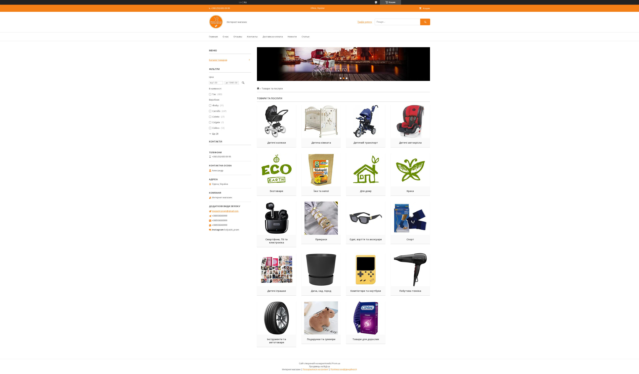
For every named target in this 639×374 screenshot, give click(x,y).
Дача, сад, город (321, 290)
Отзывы (237, 36)
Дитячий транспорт (365, 142)
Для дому (366, 191)
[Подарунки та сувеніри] (321, 318)
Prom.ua (336, 363)
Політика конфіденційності (343, 369)
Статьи (305, 36)
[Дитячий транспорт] (365, 121)
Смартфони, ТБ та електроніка (276, 241)
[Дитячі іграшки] (276, 269)
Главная (213, 36)
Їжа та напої (321, 191)
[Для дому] (365, 169)
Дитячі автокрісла (410, 142)
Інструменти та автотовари (276, 341)
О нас (225, 36)
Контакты (252, 36)
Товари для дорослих (365, 339)
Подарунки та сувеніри (321, 339)
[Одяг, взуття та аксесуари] (365, 218)
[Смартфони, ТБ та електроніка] (276, 218)
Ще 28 (215, 134)
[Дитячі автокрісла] (410, 121)
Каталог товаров (218, 59)
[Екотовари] (276, 169)
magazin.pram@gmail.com (225, 211)
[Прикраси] (321, 218)
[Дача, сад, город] (321, 269)
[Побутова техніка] (410, 269)
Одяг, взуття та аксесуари (366, 239)
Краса (410, 191)
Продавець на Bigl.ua (319, 366)
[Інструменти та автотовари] (276, 318)
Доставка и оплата (273, 36)
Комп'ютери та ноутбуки (365, 290)
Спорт (410, 239)
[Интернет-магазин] (216, 27)
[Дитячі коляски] (276, 121)
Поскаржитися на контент (315, 369)
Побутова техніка (410, 290)
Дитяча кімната (321, 142)
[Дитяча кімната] (321, 121)
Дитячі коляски (276, 142)
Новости (292, 36)
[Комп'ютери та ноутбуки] (365, 269)
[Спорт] (410, 218)
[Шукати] (425, 22)
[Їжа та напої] (321, 169)
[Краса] (410, 169)
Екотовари (276, 191)
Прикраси (321, 239)
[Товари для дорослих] (365, 318)
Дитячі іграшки (276, 290)
